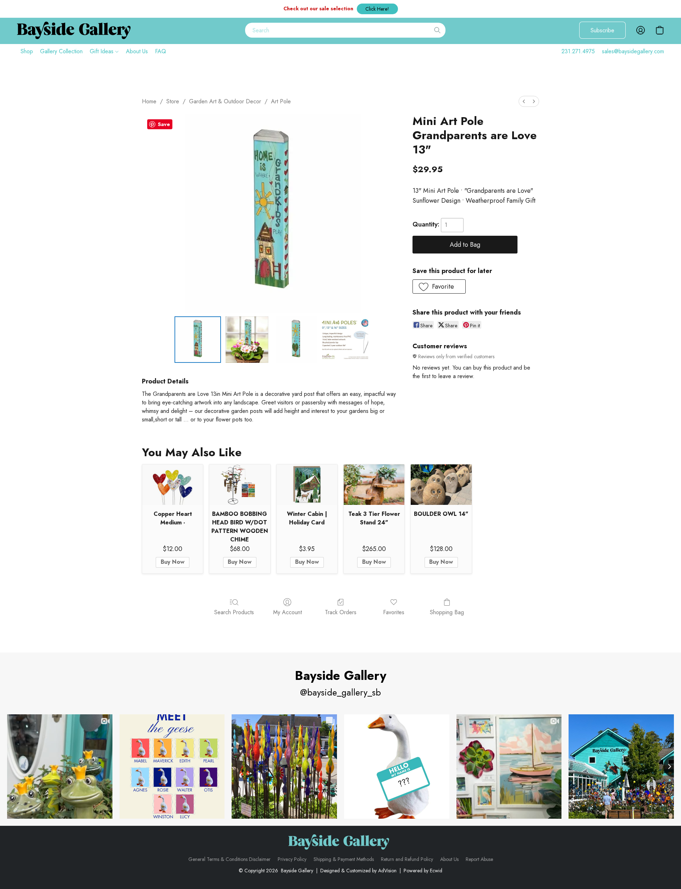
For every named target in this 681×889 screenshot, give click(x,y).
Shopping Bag (447, 612)
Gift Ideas (102, 51)
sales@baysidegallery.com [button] (633, 51)
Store (172, 101)
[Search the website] (437, 30)
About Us (137, 51)
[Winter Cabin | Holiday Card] (307, 484)
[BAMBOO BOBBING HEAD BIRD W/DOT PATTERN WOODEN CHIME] (239, 484)
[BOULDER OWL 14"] (441, 484)
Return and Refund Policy (407, 859)
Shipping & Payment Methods (344, 859)
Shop (27, 51)
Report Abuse (479, 859)
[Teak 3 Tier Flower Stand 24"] (374, 484)
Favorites (393, 612)
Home (149, 101)
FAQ (160, 51)
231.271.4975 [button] (578, 51)
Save (164, 124)
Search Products (234, 612)
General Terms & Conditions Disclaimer (229, 859)
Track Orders (340, 612)
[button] (377, 9)
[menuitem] (524, 101)
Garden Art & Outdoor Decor (225, 101)
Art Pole (281, 101)
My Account (287, 612)
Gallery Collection (61, 51)
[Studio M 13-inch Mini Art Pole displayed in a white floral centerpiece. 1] (247, 339)
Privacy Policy (292, 859)
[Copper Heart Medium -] (172, 484)
